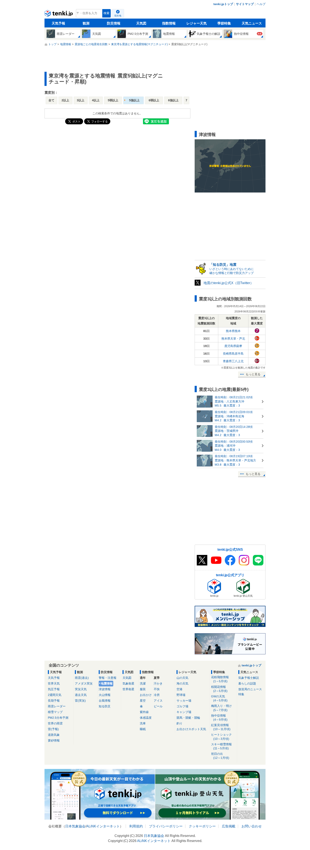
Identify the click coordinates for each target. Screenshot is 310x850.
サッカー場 (184, 700)
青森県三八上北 (233, 361)
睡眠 (143, 729)
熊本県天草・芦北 (233, 338)
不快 (157, 689)
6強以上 (173, 100)
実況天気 (81, 689)
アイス (158, 700)
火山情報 (105, 695)
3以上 (80, 100)
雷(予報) (53, 729)
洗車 (143, 723)
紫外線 (144, 712)
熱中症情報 (219, 717)
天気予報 (58, 23)
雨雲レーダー (57, 706)
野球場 (181, 695)
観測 (86, 23)
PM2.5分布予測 (58, 717)
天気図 (141, 23)
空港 (179, 689)
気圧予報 (54, 689)
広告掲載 (228, 826)
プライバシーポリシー (166, 826)
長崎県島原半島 (233, 353)
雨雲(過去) (82, 677)
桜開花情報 (219, 689)
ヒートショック (221, 736)
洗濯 (143, 683)
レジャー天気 (196, 23)
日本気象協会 (75, 826)
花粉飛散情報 (220, 679)
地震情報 (107, 683)
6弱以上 (154, 100)
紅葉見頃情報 (220, 727)
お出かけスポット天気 (191, 729)
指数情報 (169, 23)
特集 (241, 694)
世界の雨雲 (55, 723)
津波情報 (105, 689)
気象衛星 (128, 683)
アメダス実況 (84, 683)
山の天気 (182, 677)
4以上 (96, 100)
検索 (106, 13)
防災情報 (113, 23)
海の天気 (182, 683)
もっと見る (253, 374)
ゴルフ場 (182, 706)
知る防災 (105, 706)
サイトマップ (245, 4)
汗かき (158, 683)
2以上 (65, 100)
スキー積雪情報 (221, 746)
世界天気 (54, 683)
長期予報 (54, 700)
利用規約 (136, 826)
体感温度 (146, 717)
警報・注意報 (107, 677)
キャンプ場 (184, 712)
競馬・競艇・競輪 (188, 717)
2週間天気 (54, 695)
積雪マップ (55, 712)
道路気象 (54, 734)
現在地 (117, 15)
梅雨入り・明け (221, 708)
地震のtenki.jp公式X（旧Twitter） (228, 283)
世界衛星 (128, 689)
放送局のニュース (250, 689)
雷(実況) (80, 700)
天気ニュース (252, 23)
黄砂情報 (54, 740)
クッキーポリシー (202, 826)
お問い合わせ (251, 826)
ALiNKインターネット (103, 826)
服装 (143, 689)
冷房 (157, 695)
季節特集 (224, 23)
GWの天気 (219, 698)
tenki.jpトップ (223, 4)
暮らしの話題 (247, 683)
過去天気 (81, 695)
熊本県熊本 (233, 331)
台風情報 (105, 700)
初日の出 (220, 755)
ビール (158, 706)
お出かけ (146, 695)
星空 (143, 700)
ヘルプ (261, 4)
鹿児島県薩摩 (233, 346)
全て (51, 100)
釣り (179, 723)
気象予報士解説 (248, 677)
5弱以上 (113, 100)
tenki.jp (59, 14)
